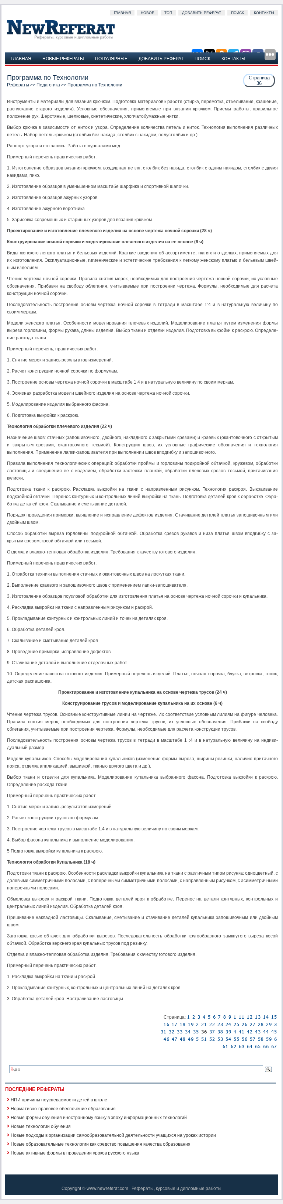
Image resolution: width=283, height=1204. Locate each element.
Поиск (237, 13)
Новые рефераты (63, 58)
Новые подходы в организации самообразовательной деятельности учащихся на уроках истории (113, 1135)
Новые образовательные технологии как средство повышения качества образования (101, 1143)
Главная (122, 13)
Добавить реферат (201, 13)
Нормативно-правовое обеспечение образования (63, 1108)
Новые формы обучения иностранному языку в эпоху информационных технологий (99, 1117)
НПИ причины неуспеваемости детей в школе (59, 1099)
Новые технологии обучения (41, 1126)
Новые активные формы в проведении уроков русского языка (75, 1152)
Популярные (111, 58)
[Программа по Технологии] (188, 1017)
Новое (147, 13)
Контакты (264, 13)
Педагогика (48, 85)
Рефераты (18, 85)
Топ (168, 13)
